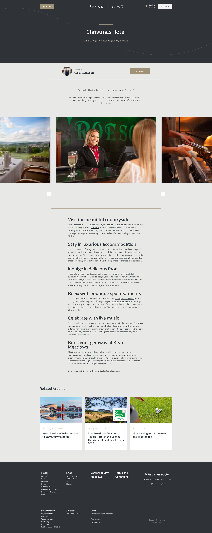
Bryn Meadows (74, 354)
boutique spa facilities (124, 298)
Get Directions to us (73, 513)
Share (141, 71)
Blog (43, 494)
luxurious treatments (121, 301)
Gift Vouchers (71, 478)
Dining (43, 484)
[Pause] (208, 43)
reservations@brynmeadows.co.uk (103, 513)
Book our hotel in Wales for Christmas (101, 370)
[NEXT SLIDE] (163, 194)
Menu (48, 6)
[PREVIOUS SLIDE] (49, 194)
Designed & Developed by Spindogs (157, 521)
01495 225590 (95, 522)
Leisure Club (46, 481)
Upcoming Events (48, 492)
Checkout (70, 484)
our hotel (95, 227)
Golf (43, 478)
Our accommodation (115, 249)
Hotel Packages (72, 476)
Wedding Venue (47, 486)
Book (167, 6)
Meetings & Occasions (50, 489)
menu (79, 276)
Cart (67, 481)
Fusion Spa (45, 476)
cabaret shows (111, 323)
